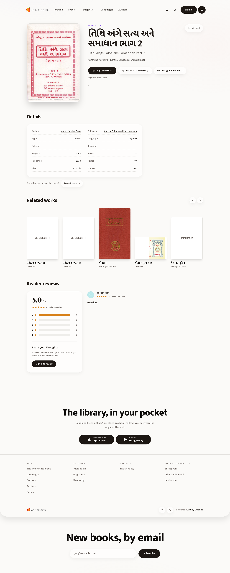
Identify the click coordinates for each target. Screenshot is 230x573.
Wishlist (196, 28)
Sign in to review (44, 364)
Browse (58, 10)
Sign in (188, 10)
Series (30, 492)
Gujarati (133, 139)
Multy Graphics (195, 510)
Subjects (88, 10)
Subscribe (149, 553)
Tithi (78, 153)
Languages (107, 10)
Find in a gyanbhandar (168, 70)
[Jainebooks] (36, 9)
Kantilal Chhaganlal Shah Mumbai (120, 131)
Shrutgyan (171, 469)
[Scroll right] (200, 200)
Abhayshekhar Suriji (71, 131)
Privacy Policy (126, 469)
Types (71, 10)
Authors (123, 10)
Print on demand (174, 474)
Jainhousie (170, 480)
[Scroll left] (192, 200)
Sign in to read (104, 70)
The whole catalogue (39, 469)
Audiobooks (79, 469)
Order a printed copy (137, 70)
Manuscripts (80, 480)
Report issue (70, 183)
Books (78, 139)
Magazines (79, 474)
